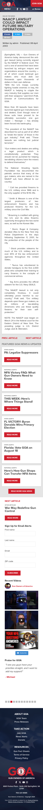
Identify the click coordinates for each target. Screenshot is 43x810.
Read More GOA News (21, 491)
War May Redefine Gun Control (20, 509)
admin (16, 43)
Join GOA (37, 3)
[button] (6, 702)
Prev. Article (9, 338)
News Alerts (21, 736)
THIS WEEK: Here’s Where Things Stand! (18, 400)
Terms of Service (21, 754)
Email (28, 34)
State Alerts (9, 350)
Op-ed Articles (10, 505)
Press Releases (21, 721)
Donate (21, 740)
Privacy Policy (21, 758)
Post (18, 34)
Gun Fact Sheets (22, 751)
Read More (12, 359)
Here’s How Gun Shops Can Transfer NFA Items (20, 472)
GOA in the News (9, 16)
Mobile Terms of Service (15, 802)
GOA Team (21, 718)
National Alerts (10, 370)
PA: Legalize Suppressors (21, 352)
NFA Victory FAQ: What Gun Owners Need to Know (19, 375)
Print (8, 37)
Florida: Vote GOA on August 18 (18, 449)
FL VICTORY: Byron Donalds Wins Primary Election (19, 424)
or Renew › (36, 9)
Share (7, 34)
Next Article (33, 338)
